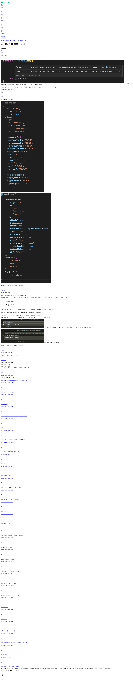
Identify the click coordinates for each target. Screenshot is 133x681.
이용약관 (15, 666)
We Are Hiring (21, 666)
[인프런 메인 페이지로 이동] (66, 2)
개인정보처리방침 (8, 666)
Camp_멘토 (3, 290)
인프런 (2, 666)
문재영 (2, 52)
